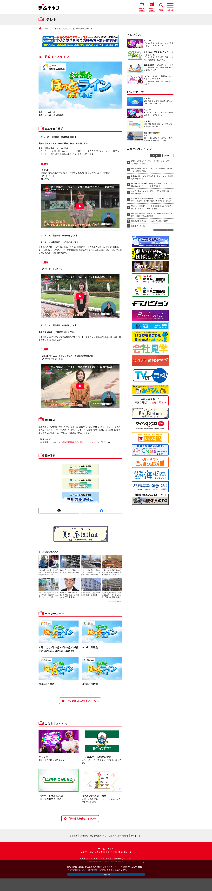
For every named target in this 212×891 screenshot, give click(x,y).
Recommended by (112, 601)
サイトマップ (137, 836)
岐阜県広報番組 (62, 29)
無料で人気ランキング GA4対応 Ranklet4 (163, 230)
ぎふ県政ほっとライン (82, 29)
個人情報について (98, 836)
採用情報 (84, 836)
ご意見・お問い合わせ (118, 836)
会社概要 (73, 836)
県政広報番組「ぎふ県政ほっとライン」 (79, 442)
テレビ (48, 29)
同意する (106, 874)
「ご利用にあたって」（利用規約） (83, 870)
